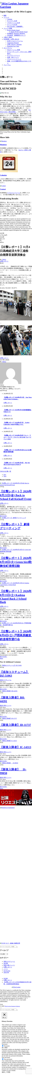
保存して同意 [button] (6, 1072)
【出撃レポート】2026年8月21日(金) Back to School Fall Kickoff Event (16, 495)
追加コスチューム (5, 680)
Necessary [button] (5, 1044)
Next (5, 476)
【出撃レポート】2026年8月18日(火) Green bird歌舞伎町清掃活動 (16, 561)
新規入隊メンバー (5, 705)
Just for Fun (7, 971)
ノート (6, 969)
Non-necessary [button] (6, 1057)
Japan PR (6, 972)
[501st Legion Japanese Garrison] (16, 6)
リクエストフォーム (13, 193)
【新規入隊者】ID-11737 (15, 724)
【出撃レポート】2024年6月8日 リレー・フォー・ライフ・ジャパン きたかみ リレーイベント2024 (17, 437)
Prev (5, 474)
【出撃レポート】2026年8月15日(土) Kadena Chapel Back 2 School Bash (16, 596)
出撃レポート (4, 261)
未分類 (6, 963)
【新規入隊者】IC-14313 (15, 747)
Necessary (7, 1046)
